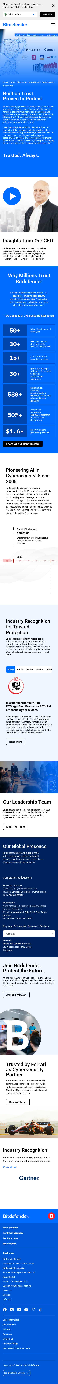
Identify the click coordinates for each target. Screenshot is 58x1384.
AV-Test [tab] (30, 669)
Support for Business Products (17, 1286)
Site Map (7, 1329)
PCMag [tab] (11, 669)
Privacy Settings (10, 1343)
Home (5, 82)
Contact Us (8, 1338)
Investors (7, 1290)
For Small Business (13, 1233)
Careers (6, 1294)
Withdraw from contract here (16, 1348)
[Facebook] (5, 1309)
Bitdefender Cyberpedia (14, 1268)
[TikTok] (40, 1309)
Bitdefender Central (12, 1259)
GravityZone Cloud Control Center (18, 1263)
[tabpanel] (29, 713)
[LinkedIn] (19, 1309)
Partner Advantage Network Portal (19, 1272)
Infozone (7, 1299)
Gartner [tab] (20, 669)
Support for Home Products (15, 1281)
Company (7, 1334)
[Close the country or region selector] (53, 5)
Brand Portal (9, 1277)
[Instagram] (33, 1309)
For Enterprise (10, 1238)
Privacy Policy (9, 1324)
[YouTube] (26, 1309)
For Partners (9, 1243)
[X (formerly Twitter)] (12, 1309)
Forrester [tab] (40, 669)
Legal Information (11, 1319)
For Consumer (10, 1227)
